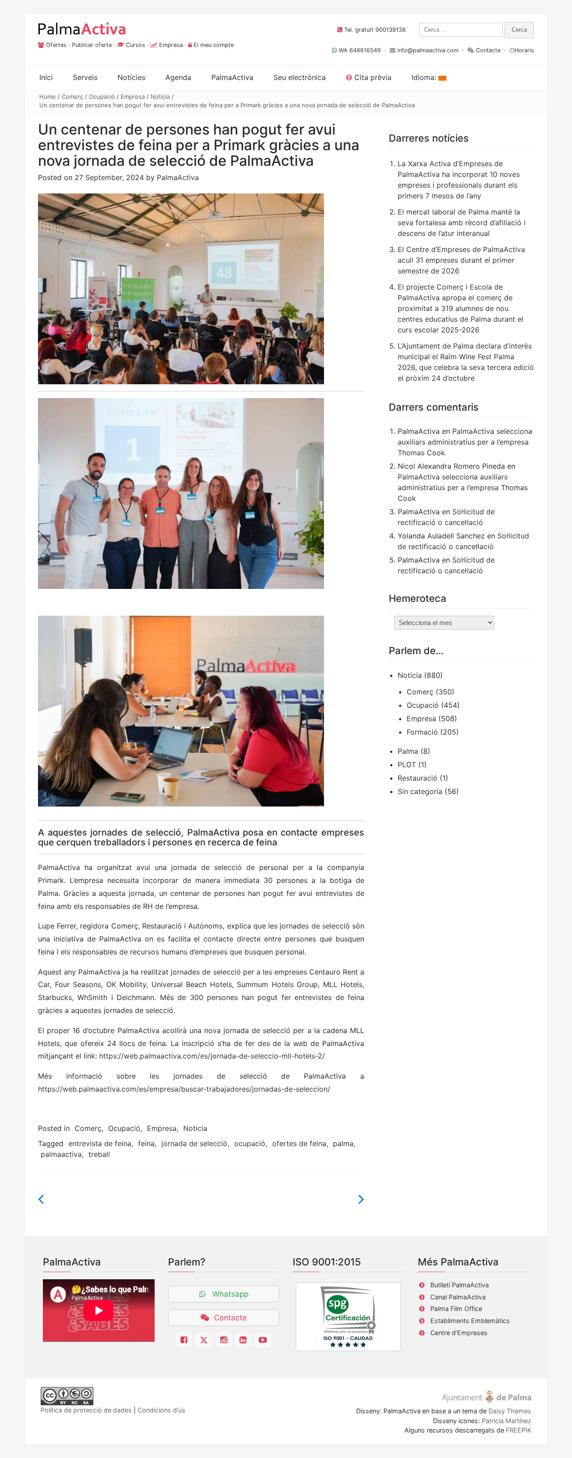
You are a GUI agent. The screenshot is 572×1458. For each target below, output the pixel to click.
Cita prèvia (371, 77)
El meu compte (213, 45)
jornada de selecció (194, 1143)
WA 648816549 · (363, 50)
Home (47, 96)
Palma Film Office (456, 1308)
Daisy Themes (509, 1411)
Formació (422, 731)
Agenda (178, 77)
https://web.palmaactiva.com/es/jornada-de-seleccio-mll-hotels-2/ (212, 1055)
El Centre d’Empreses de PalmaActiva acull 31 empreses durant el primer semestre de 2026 (461, 260)
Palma (408, 751)
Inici (46, 77)
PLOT (407, 764)
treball (99, 1154)
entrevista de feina (99, 1143)
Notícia (160, 96)
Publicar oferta (92, 45)
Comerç (72, 96)
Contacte (488, 50)
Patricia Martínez (506, 1420)
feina (146, 1143)
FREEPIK (518, 1430)
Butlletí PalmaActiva (459, 1285)
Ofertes (56, 45)
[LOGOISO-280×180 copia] (348, 1316)
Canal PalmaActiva (458, 1297)
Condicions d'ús (161, 1410)
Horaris (524, 50)
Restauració (417, 777)
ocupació (249, 1143)
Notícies (131, 77)
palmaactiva (61, 1154)
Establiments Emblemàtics (470, 1320)
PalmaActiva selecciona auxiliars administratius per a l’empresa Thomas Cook (465, 442)
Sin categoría (420, 791)
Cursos (135, 45)
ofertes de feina (299, 1143)
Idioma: (425, 77)
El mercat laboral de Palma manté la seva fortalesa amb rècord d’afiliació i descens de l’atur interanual (462, 222)
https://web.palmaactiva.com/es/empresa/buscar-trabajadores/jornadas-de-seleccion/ (184, 1088)
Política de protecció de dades (86, 1410)
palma (343, 1143)
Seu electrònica (299, 77)
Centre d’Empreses (459, 1332)
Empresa (171, 45)
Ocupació (102, 96)
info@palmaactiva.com (427, 50)
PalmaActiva (178, 177)
